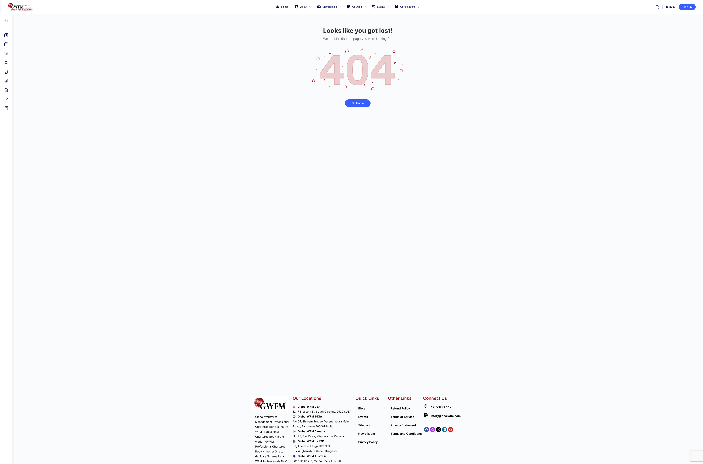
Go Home (358, 103)
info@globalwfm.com (446, 416)
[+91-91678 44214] (426, 406)
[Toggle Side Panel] (6, 20)
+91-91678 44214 (442, 406)
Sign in (670, 6)
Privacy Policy (368, 442)
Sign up (687, 6)
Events (363, 417)
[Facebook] (426, 429)
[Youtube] (450, 429)
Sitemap (364, 425)
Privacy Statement (403, 425)
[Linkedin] (444, 429)
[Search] (657, 7)
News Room (366, 433)
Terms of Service (402, 417)
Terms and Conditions (406, 433)
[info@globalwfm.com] (426, 415)
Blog (361, 408)
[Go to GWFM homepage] (21, 6)
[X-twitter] (438, 429)
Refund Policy (400, 408)
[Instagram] (432, 429)
